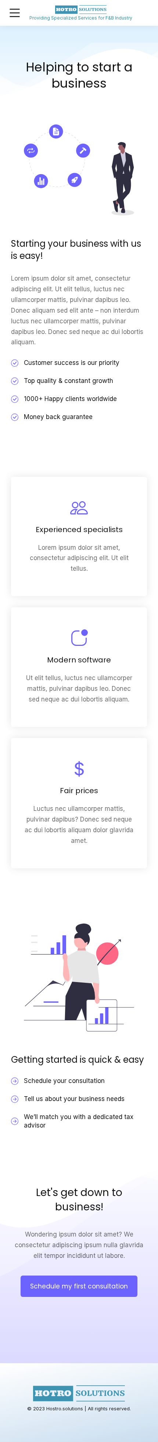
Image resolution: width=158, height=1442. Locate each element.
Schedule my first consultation (79, 1286)
